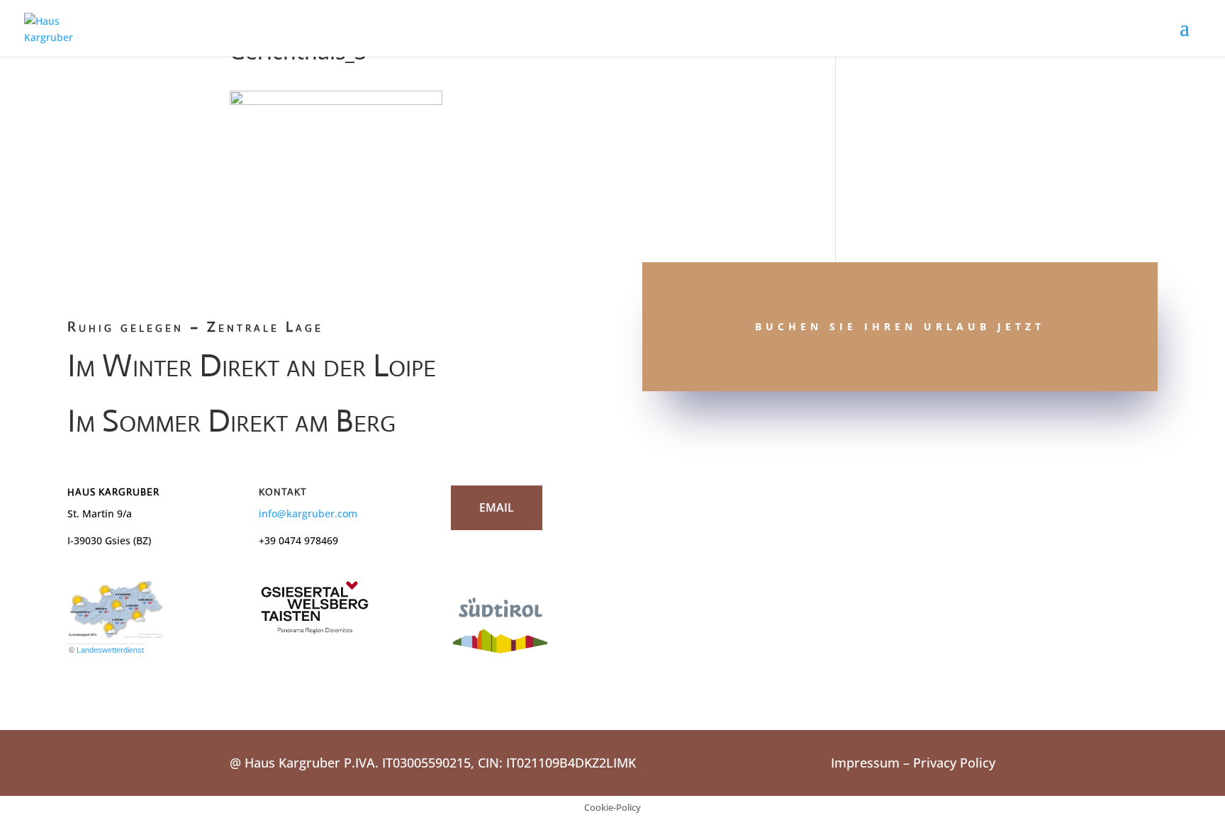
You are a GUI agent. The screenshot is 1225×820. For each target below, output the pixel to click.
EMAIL (496, 507)
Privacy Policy (954, 762)
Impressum (865, 762)
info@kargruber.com (308, 513)
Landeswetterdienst (110, 650)
